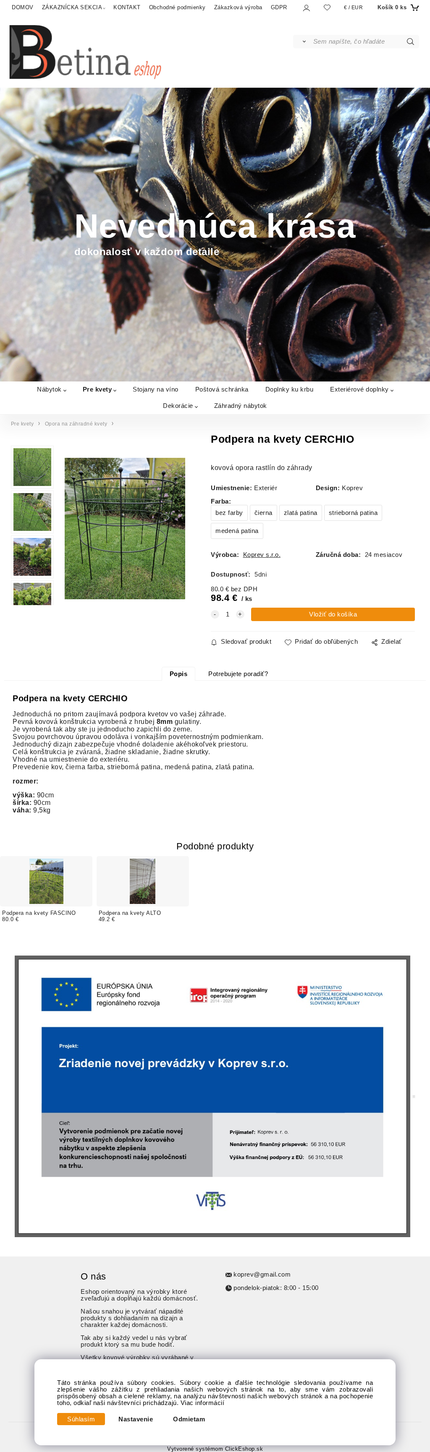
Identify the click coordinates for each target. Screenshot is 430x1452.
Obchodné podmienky (177, 7)
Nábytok (49, 389)
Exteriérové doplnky (359, 389)
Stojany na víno (155, 389)
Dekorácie (178, 405)
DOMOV (23, 7)
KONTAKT (127, 7)
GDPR (279, 7)
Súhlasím (81, 1419)
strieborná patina (353, 512)
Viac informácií (203, 1403)
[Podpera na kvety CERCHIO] (123, 529)
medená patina (237, 531)
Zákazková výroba (238, 7)
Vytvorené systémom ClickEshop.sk (215, 1449)
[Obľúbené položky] (327, 7)
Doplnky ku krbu (289, 389)
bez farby (229, 512)
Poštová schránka (222, 389)
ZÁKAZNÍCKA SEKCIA (72, 7)
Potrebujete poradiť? (238, 674)
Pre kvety (97, 389)
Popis (179, 674)
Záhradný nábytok (240, 405)
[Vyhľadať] (302, 41)
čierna (263, 512)
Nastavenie (135, 1419)
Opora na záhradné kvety (76, 424)
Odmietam (189, 1419)
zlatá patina (300, 512)
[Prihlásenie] (306, 8)
